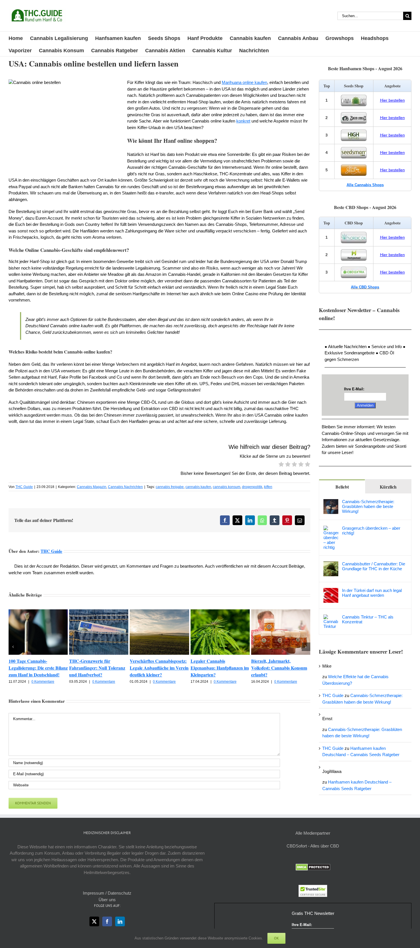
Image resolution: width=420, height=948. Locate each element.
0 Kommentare (42, 682)
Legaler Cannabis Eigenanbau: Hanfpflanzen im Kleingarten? (220, 668)
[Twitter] (94, 921)
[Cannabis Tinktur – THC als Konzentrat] (330, 617)
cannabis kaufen (198, 487)
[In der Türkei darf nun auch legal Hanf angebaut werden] (330, 591)
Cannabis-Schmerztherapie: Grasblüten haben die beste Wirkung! (368, 506)
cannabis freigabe (170, 487)
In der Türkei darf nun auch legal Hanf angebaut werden (372, 593)
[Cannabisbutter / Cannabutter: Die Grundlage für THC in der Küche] (330, 564)
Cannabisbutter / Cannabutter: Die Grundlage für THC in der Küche (373, 566)
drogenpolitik (252, 487)
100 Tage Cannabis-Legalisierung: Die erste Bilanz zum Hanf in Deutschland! (38, 668)
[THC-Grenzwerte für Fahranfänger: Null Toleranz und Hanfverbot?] (98, 611)
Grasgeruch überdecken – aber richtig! (371, 530)
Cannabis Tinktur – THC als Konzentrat (367, 619)
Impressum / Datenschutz (107, 893)
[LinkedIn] (120, 921)
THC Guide (24, 487)
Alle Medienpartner (312, 833)
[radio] (281, 465)
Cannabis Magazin (91, 487)
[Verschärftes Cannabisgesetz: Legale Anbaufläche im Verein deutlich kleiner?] (159, 611)
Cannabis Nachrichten (125, 487)
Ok (276, 938)
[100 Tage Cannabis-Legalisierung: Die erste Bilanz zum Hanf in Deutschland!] (38, 611)
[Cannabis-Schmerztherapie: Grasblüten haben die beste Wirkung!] (330, 502)
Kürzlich (388, 486)
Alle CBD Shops (365, 287)
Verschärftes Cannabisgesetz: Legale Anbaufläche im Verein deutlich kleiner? (159, 668)
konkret (243, 120)
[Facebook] (107, 921)
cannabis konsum (226, 487)
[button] (13, 646)
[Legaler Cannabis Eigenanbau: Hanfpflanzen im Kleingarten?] (220, 611)
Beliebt (342, 486)
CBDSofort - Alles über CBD (313, 845)
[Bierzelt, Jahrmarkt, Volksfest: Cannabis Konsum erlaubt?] (280, 611)
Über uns (107, 899)
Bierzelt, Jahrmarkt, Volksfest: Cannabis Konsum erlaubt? (279, 668)
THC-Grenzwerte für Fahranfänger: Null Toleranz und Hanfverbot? (97, 668)
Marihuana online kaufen (244, 82)
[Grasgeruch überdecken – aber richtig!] (330, 528)
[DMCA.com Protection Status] (313, 866)
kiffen (268, 487)
